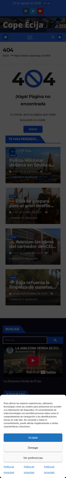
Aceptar (33, 437)
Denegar (33, 447)
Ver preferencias (33, 457)
